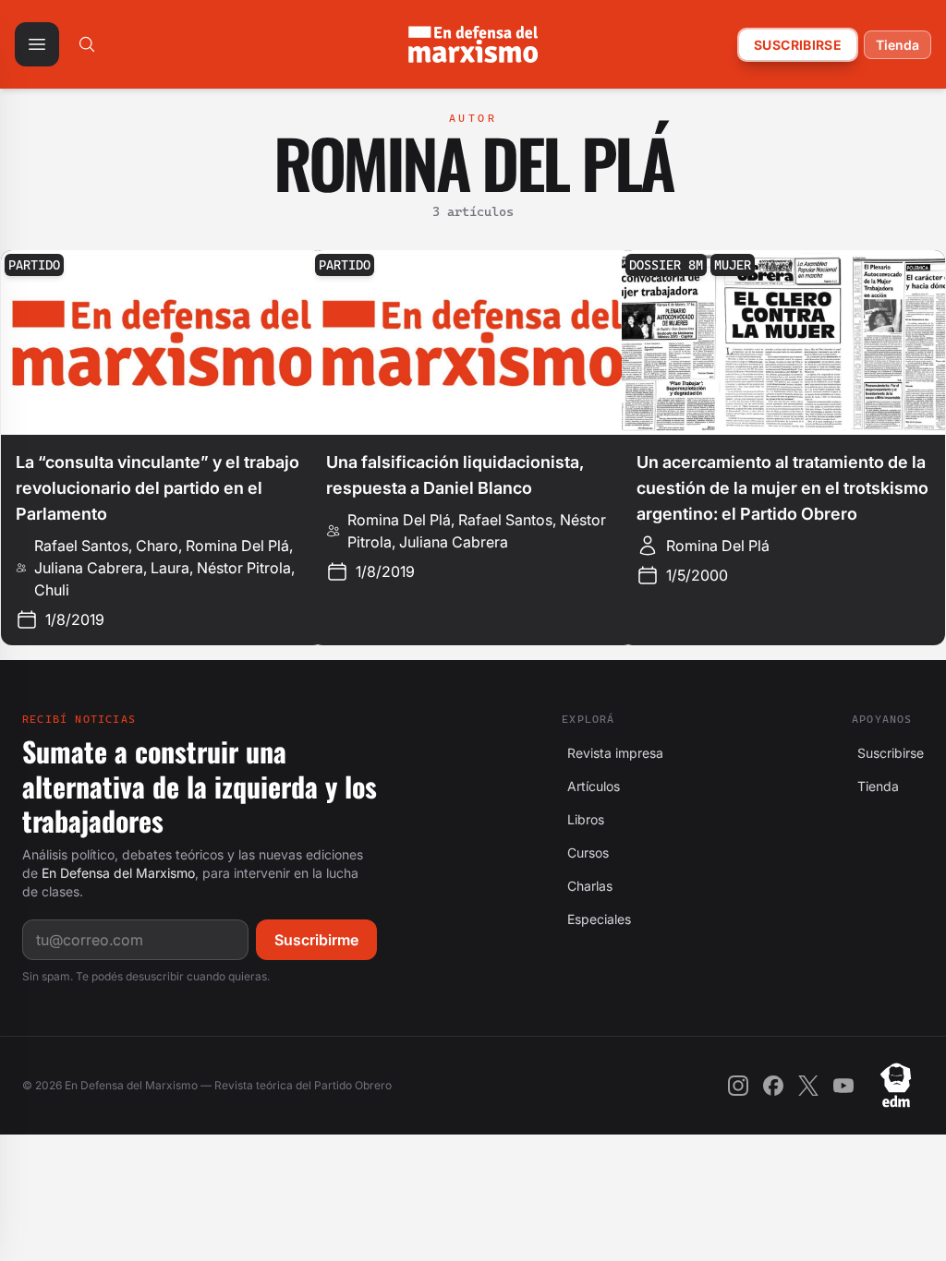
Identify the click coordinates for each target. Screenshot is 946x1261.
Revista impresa (612, 753)
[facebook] (773, 1085)
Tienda (897, 45)
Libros (583, 819)
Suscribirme (316, 940)
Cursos (585, 852)
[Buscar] (87, 44)
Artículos (591, 786)
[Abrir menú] (37, 44)
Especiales (596, 919)
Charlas (587, 886)
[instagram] (738, 1085)
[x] (808, 1085)
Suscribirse (798, 45)
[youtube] (843, 1085)
